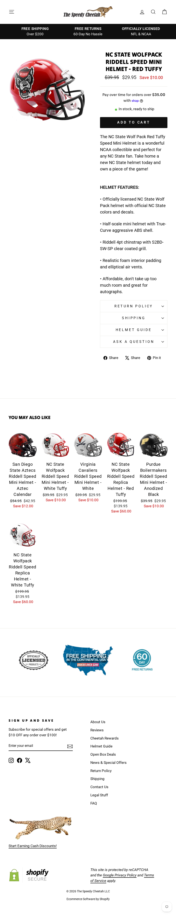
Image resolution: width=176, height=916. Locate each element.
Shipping (133, 318)
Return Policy (133, 306)
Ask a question (133, 342)
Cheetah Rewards (104, 738)
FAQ (93, 803)
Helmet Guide (101, 746)
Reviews (97, 730)
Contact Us (99, 787)
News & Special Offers (108, 762)
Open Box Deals (103, 754)
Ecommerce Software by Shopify (88, 899)
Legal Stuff (99, 795)
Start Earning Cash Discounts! (33, 846)
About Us (97, 722)
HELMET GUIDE (134, 330)
